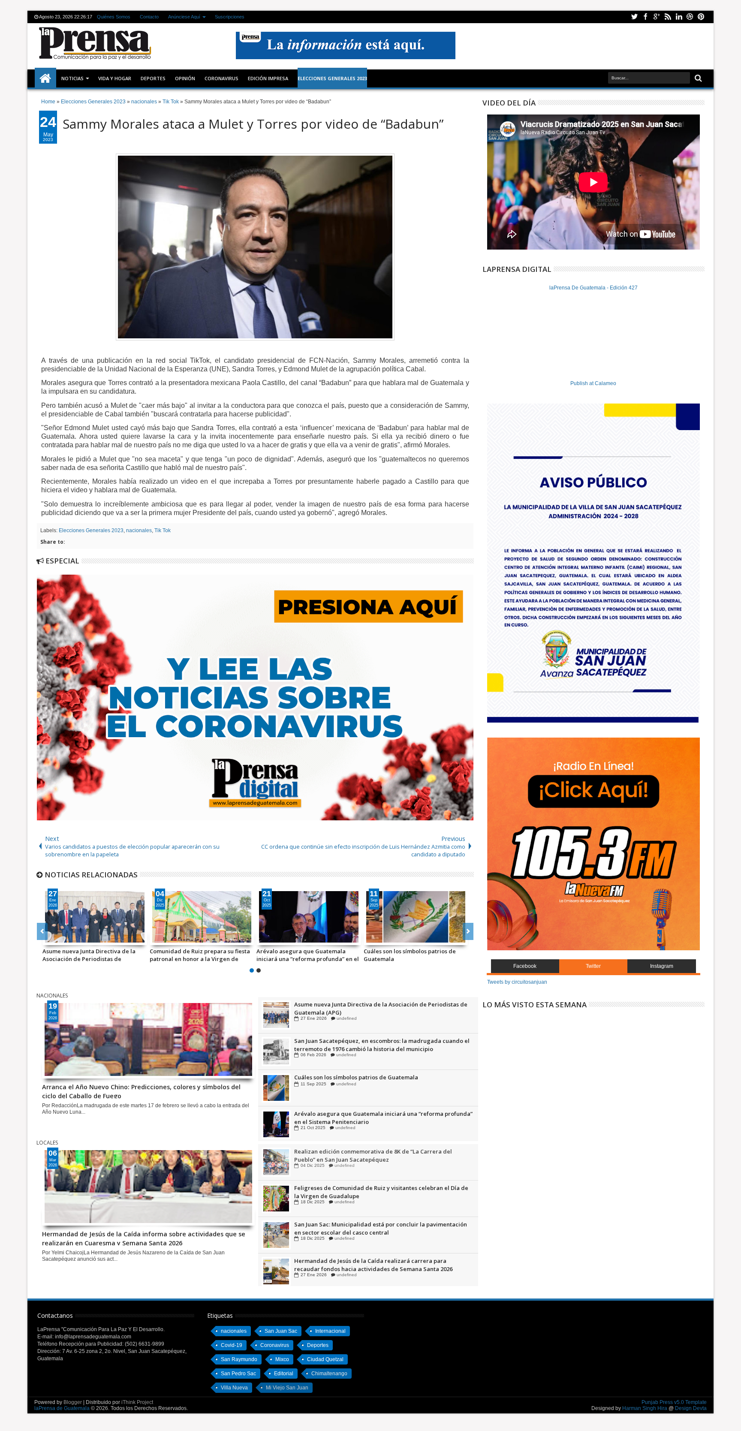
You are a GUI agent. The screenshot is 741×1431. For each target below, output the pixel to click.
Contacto (149, 16)
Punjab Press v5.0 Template (674, 1402)
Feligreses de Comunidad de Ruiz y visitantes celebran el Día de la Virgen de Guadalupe (381, 1222)
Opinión (185, 78)
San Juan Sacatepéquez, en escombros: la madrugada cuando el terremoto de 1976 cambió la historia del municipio (382, 1081)
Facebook (645, 17)
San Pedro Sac (238, 1374)
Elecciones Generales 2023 (91, 530)
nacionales (139, 530)
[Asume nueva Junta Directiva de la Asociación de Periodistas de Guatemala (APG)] (95, 917)
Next (42, 931)
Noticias (72, 78)
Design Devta (691, 1408)
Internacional (330, 1331)
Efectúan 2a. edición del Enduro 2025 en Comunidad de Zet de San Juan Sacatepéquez (378, 1155)
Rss (667, 17)
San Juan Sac (281, 1331)
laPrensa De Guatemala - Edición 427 (593, 288)
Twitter (634, 17)
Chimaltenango (329, 1374)
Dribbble (690, 17)
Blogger (72, 1402)
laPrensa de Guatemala (62, 1408)
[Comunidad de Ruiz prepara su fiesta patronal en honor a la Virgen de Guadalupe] (202, 917)
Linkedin (678, 17)
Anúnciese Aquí (184, 16)
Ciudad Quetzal (325, 1359)
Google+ (656, 17)
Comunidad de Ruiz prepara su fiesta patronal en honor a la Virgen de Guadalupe (200, 955)
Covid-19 (231, 1345)
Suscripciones (229, 16)
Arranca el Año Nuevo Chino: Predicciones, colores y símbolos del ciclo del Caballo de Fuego (141, 1090)
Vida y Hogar (114, 78)
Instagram (661, 966)
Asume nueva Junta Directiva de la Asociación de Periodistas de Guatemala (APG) (89, 955)
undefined (344, 1018)
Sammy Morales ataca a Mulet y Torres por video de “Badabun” (253, 124)
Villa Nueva (234, 1388)
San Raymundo (239, 1359)
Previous (468, 931)
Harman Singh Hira (644, 1408)
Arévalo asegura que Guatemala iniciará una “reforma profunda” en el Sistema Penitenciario (307, 955)
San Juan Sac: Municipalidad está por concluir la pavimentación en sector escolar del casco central (380, 1259)
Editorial (283, 1374)
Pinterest (701, 17)
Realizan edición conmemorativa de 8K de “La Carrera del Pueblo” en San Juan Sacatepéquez (373, 1186)
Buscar (697, 78)
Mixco (282, 1359)
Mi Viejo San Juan (287, 1388)
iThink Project (137, 1402)
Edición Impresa (268, 78)
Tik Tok (162, 530)
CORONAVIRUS (221, 78)
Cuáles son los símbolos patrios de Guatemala (410, 955)
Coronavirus (274, 1345)
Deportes (153, 78)
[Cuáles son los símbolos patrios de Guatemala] (416, 917)
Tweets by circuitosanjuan (517, 982)
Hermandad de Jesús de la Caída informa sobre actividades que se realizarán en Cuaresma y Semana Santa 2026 (143, 1237)
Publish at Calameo (593, 383)
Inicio (45, 78)
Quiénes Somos (113, 16)
